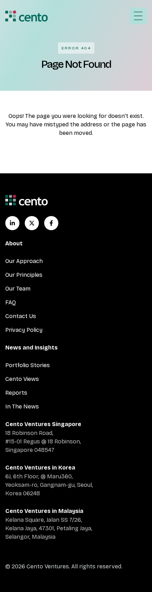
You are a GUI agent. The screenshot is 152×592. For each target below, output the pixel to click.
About (14, 243)
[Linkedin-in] (12, 223)
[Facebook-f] (51, 223)
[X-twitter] (32, 223)
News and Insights (31, 347)
